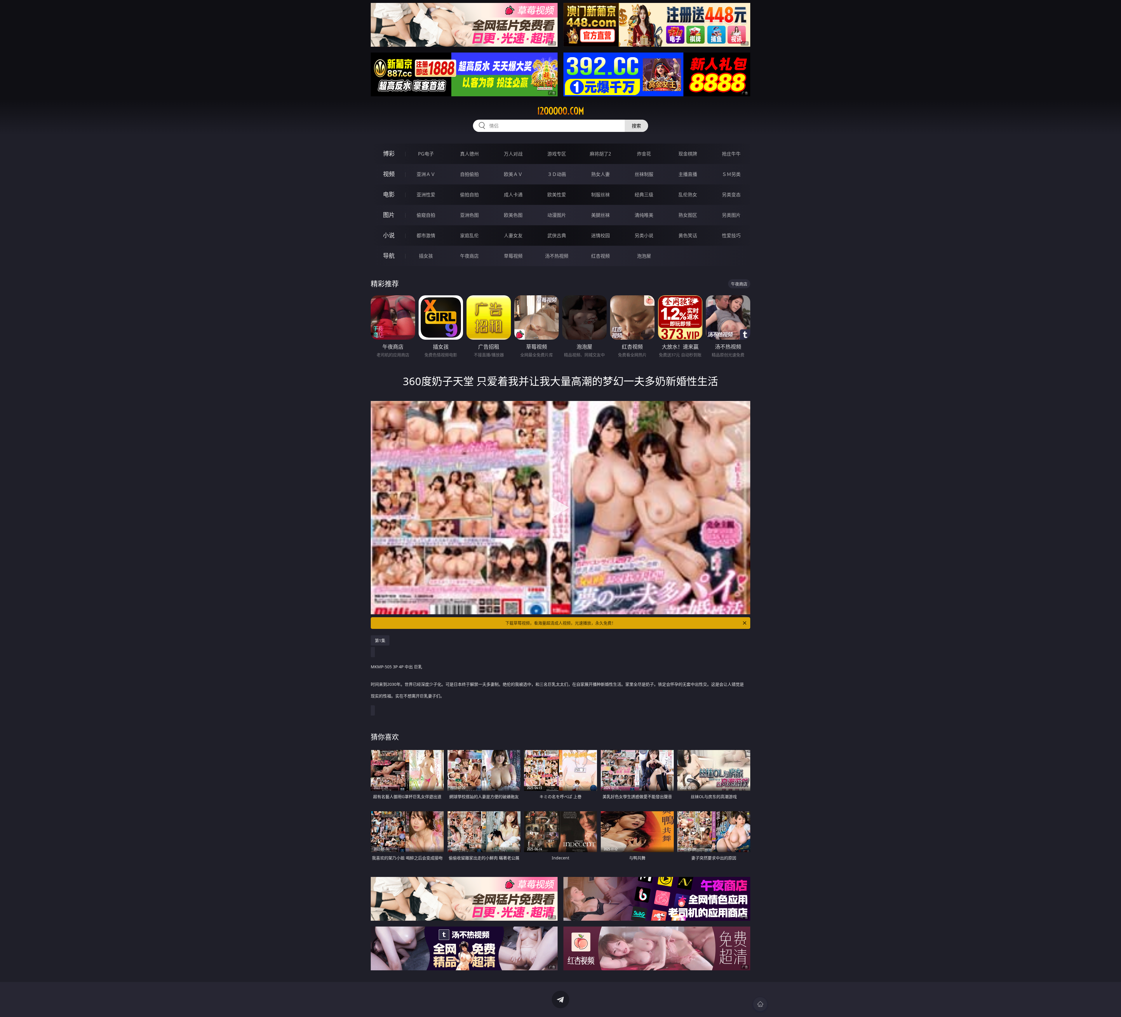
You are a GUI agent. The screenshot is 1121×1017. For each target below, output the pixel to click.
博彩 (389, 154)
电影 (389, 194)
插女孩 (426, 256)
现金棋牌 (687, 154)
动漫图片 (556, 215)
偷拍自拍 (469, 194)
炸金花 (644, 154)
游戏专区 (556, 154)
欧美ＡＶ (513, 174)
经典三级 (644, 194)
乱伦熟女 (687, 194)
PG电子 (426, 154)
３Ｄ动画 (556, 174)
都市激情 (426, 235)
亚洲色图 (469, 215)
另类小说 (644, 235)
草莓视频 (513, 256)
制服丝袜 (600, 194)
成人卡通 (513, 194)
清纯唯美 (644, 215)
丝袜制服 (644, 174)
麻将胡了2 (600, 154)
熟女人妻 (600, 174)
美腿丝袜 (600, 215)
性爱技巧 (731, 235)
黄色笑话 (687, 235)
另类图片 (731, 215)
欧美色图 (513, 215)
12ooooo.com (560, 111)
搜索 (636, 126)
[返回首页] (760, 1004)
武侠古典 (556, 235)
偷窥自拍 (426, 215)
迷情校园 (600, 235)
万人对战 (513, 154)
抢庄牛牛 (731, 154)
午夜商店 (469, 256)
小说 (389, 235)
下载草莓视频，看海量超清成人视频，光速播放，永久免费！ (560, 623)
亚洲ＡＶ (426, 174)
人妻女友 (513, 235)
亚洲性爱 (426, 194)
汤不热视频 (556, 256)
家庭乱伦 (469, 235)
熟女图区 (687, 215)
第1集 (380, 640)
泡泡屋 (644, 256)
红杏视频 (600, 256)
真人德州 (469, 154)
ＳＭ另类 (731, 174)
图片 (389, 215)
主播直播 (687, 174)
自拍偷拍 (469, 174)
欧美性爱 (556, 194)
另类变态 (731, 194)
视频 (389, 174)
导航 (389, 256)
